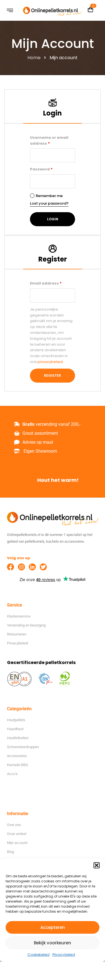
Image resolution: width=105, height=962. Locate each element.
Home (34, 57)
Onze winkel (16, 834)
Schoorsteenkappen (23, 747)
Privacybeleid (63, 954)
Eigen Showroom (40, 451)
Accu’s (12, 774)
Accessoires (17, 756)
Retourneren (16, 634)
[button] (96, 865)
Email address (46, 283)
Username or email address (49, 140)
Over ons (14, 825)
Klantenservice (19, 616)
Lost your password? (49, 203)
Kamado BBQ (17, 765)
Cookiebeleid (38, 954)
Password (41, 169)
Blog (10, 852)
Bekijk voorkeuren (52, 943)
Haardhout (15, 729)
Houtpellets (16, 720)
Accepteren (52, 927)
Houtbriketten (18, 738)
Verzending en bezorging (26, 625)
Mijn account (17, 843)
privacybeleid (50, 361)
